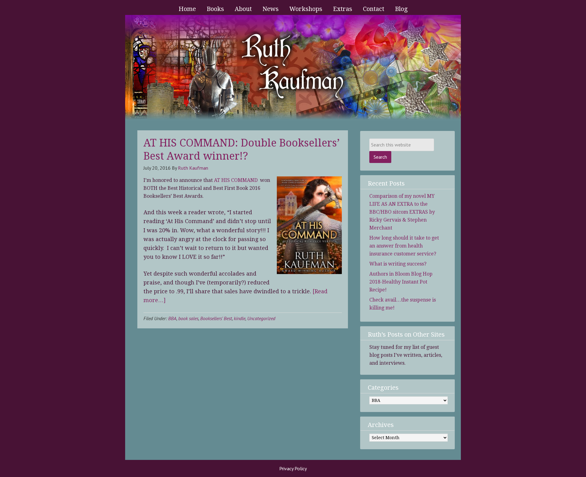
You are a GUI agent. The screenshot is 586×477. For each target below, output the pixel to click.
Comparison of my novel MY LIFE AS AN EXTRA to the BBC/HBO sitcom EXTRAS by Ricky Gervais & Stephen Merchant (402, 212)
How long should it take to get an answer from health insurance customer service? (404, 246)
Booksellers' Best (216, 318)
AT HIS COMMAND (236, 180)
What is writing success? (397, 264)
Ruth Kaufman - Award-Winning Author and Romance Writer (293, 68)
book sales (188, 318)
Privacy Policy (293, 468)
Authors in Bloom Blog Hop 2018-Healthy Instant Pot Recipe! (400, 282)
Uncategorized (261, 318)
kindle (239, 318)
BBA (172, 318)
